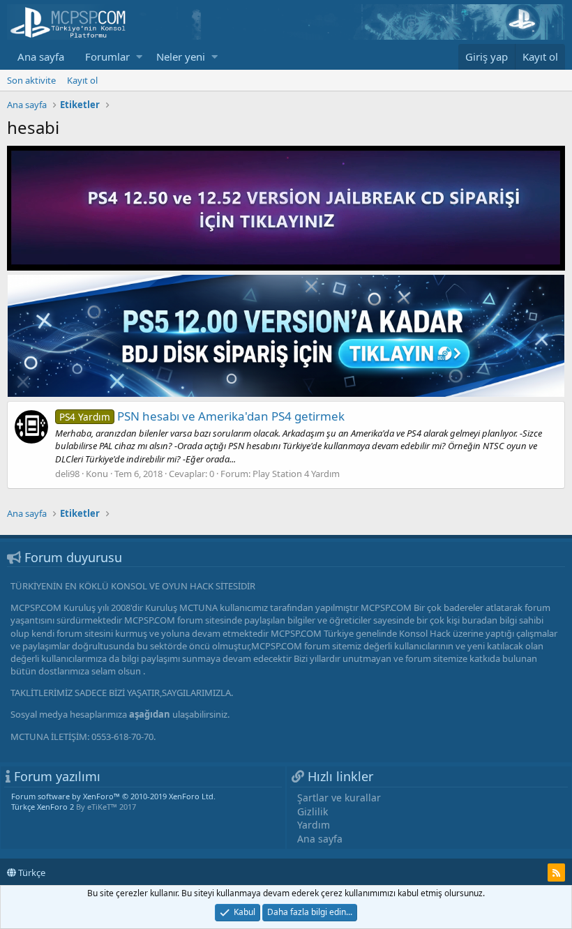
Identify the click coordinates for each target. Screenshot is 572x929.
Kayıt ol (82, 80)
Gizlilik (312, 811)
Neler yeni (180, 56)
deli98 (67, 473)
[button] (139, 57)
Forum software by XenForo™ (113, 796)
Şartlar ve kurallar (339, 797)
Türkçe (30, 872)
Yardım (313, 824)
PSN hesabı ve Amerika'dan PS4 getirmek (202, 416)
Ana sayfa (40, 56)
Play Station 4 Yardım (296, 473)
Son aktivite (31, 80)
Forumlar (107, 56)
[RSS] (556, 872)
